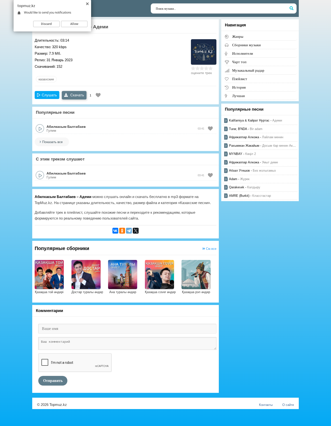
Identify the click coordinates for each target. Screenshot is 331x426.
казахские (46, 79)
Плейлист (239, 79)
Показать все (52, 142)
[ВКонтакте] (115, 231)
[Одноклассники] (122, 231)
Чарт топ (239, 62)
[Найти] (291, 8)
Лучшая (238, 96)
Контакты (266, 405)
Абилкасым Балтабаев (66, 127)
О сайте (288, 405)
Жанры (237, 36)
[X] (136, 231)
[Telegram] (129, 231)
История (239, 87)
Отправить (53, 381)
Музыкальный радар (248, 70)
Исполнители (242, 53)
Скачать (76, 95)
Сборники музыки (246, 45)
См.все (210, 249)
